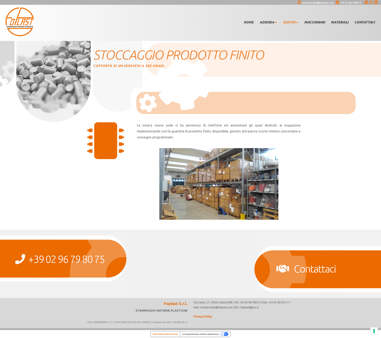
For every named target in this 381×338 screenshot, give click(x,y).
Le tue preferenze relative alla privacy (200, 334)
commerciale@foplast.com (317, 2)
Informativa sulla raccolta (165, 334)
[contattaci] (317, 264)
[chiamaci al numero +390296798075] (63, 264)
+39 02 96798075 (350, 2)
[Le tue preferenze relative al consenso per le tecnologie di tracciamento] (374, 331)
